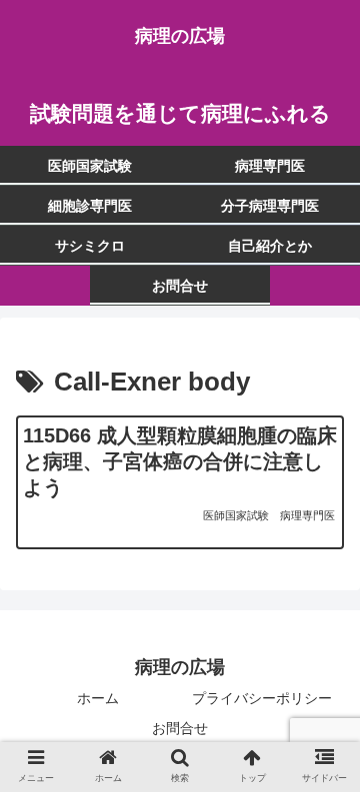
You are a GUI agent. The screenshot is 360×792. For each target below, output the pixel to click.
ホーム (98, 698)
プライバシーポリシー (262, 698)
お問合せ (180, 728)
